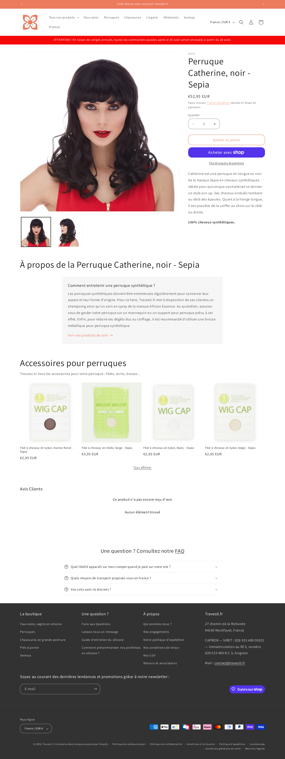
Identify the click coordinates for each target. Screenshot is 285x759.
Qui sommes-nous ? (157, 624)
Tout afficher (142, 468)
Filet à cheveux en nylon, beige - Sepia (230, 448)
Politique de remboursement (128, 744)
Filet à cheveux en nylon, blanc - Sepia (168, 448)
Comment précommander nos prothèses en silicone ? (111, 650)
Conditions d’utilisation (201, 744)
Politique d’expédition (232, 744)
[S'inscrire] (95, 689)
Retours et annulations (160, 663)
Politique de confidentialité (166, 744)
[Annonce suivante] (263, 4)
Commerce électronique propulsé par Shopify (81, 744)
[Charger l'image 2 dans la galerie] (68, 232)
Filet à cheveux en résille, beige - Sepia (107, 448)
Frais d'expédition (218, 102)
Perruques (27, 632)
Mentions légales (255, 748)
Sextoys (25, 655)
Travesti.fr (49, 744)
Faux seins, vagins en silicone (41, 624)
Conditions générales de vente (223, 748)
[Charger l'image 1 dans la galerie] (36, 232)
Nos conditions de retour (161, 648)
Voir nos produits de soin (88, 335)
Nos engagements (156, 632)
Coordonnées (257, 744)
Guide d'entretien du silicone (103, 640)
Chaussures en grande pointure (42, 640)
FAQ (179, 550)
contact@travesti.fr (229, 663)
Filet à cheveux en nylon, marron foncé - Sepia (46, 449)
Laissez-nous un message (100, 632)
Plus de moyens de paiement (226, 163)
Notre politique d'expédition (164, 640)
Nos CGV (149, 655)
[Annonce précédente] (21, 4)
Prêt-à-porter (29, 648)
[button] (63, 17)
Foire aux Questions (96, 624)
